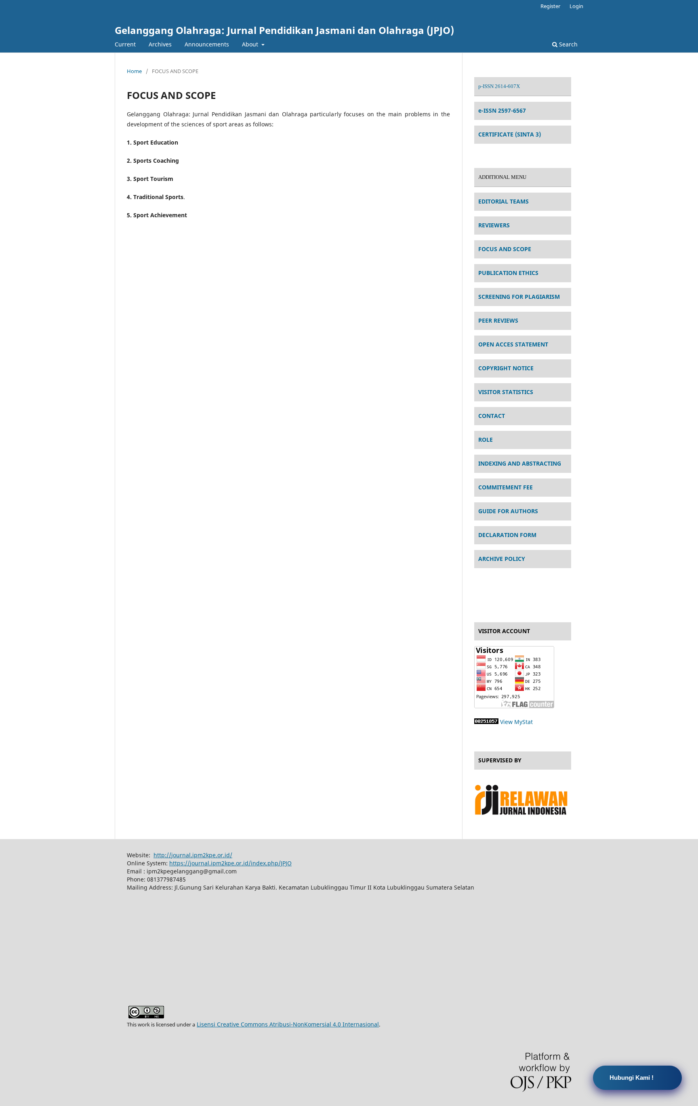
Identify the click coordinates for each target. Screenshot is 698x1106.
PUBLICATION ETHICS (508, 273)
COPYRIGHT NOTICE (506, 368)
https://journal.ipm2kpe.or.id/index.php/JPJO (230, 863)
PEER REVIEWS (498, 320)
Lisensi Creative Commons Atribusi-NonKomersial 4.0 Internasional (288, 1024)
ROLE (485, 439)
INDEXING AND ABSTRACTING (519, 463)
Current (125, 44)
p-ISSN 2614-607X (499, 86)
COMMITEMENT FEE (505, 487)
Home (134, 71)
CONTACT (491, 416)
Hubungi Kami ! (632, 1077)
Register (550, 6)
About (251, 44)
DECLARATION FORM (507, 535)
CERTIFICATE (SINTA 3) (509, 134)
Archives (160, 44)
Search (567, 44)
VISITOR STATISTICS (505, 392)
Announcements (207, 44)
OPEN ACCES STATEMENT (513, 344)
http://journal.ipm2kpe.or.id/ (192, 855)
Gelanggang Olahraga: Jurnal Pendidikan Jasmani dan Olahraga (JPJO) (284, 30)
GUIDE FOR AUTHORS (508, 511)
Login (576, 6)
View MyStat (516, 722)
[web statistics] (486, 722)
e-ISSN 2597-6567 (502, 110)
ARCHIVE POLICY (501, 558)
